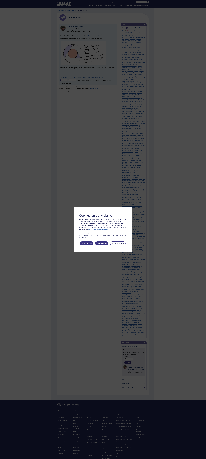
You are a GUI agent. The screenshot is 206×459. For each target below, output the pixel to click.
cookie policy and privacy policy (97, 229)
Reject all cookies (102, 243)
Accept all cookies (86, 243)
